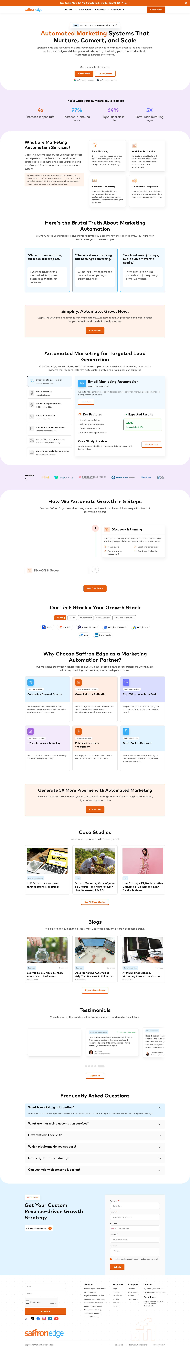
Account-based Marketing (94, 1299)
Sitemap (119, 1345)
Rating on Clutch (110, 80)
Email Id (113, 1212)
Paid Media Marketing (92, 1310)
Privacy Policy (159, 1345)
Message (113, 1246)
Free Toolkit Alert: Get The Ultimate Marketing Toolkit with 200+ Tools (94, 3)
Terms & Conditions (138, 1345)
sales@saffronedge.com (36, 1228)
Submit (117, 1267)
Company (116, 10)
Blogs (115, 1289)
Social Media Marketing (93, 1313)
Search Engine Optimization (95, 1289)
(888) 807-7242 (158, 1289)
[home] (44, 1333)
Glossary (116, 1306)
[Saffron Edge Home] (33, 9)
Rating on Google (87, 80)
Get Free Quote (95, 588)
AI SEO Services (90, 1292)
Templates (117, 1303)
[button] (86, 1066)
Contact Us (156, 10)
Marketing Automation (93, 1306)
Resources (100, 10)
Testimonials (133, 1299)
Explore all (95, 1076)
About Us (131, 1289)
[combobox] (114, 1228)
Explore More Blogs (95, 990)
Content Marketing (91, 1317)
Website (113, 1235)
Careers (131, 1296)
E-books (116, 1292)
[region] (48, 416)
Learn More (86, 402)
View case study (151, 444)
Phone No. (114, 1223)
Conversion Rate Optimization (95, 1303)
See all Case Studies (95, 902)
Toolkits (116, 1299)
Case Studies (86, 10)
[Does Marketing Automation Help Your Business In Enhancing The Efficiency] (95, 950)
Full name (114, 1201)
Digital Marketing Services (94, 1296)
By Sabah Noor (32, 979)
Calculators (117, 1296)
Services (69, 10)
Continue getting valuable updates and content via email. (135, 1259)
